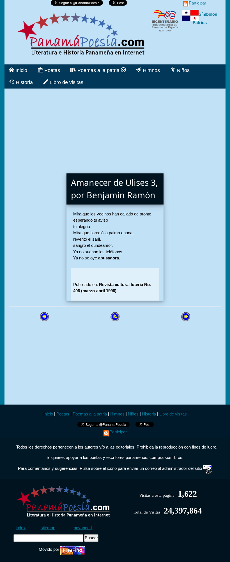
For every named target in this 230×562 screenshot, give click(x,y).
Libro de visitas (65, 82)
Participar (197, 3)
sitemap (48, 527)
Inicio (20, 70)
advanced (83, 527)
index (21, 527)
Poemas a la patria (98, 70)
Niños (182, 70)
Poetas (51, 70)
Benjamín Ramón (121, 195)
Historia (23, 82)
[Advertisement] (115, 128)
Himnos (150, 70)
